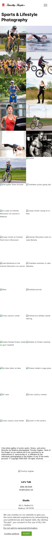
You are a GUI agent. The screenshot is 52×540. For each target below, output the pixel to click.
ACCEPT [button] (26, 533)
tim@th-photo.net (26, 490)
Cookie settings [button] (11, 533)
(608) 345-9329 (26, 487)
